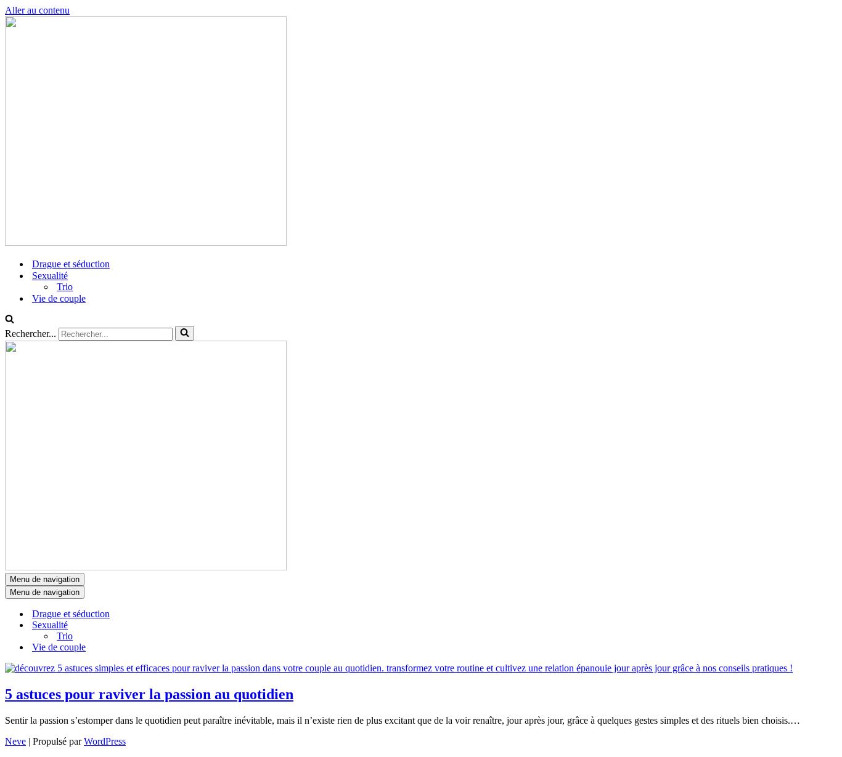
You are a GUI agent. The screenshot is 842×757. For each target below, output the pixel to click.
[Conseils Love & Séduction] (146, 242)
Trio (65, 286)
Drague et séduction (71, 264)
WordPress (105, 741)
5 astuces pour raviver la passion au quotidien (149, 694)
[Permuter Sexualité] (220, 625)
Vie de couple (59, 298)
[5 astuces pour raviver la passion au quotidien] (399, 668)
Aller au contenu (37, 10)
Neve (15, 741)
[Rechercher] (9, 320)
